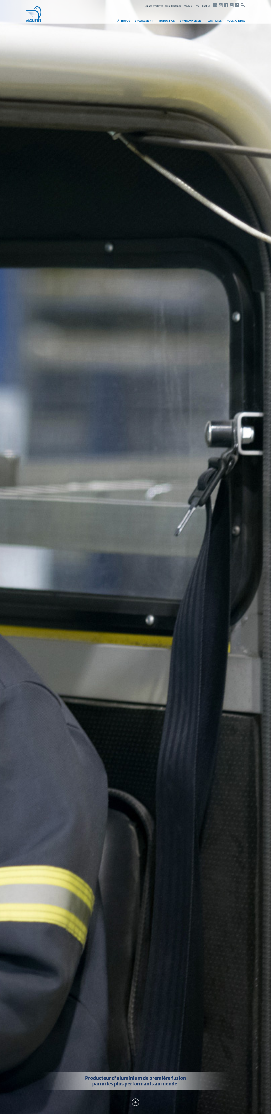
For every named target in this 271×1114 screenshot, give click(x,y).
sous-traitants (173, 6)
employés (158, 6)
